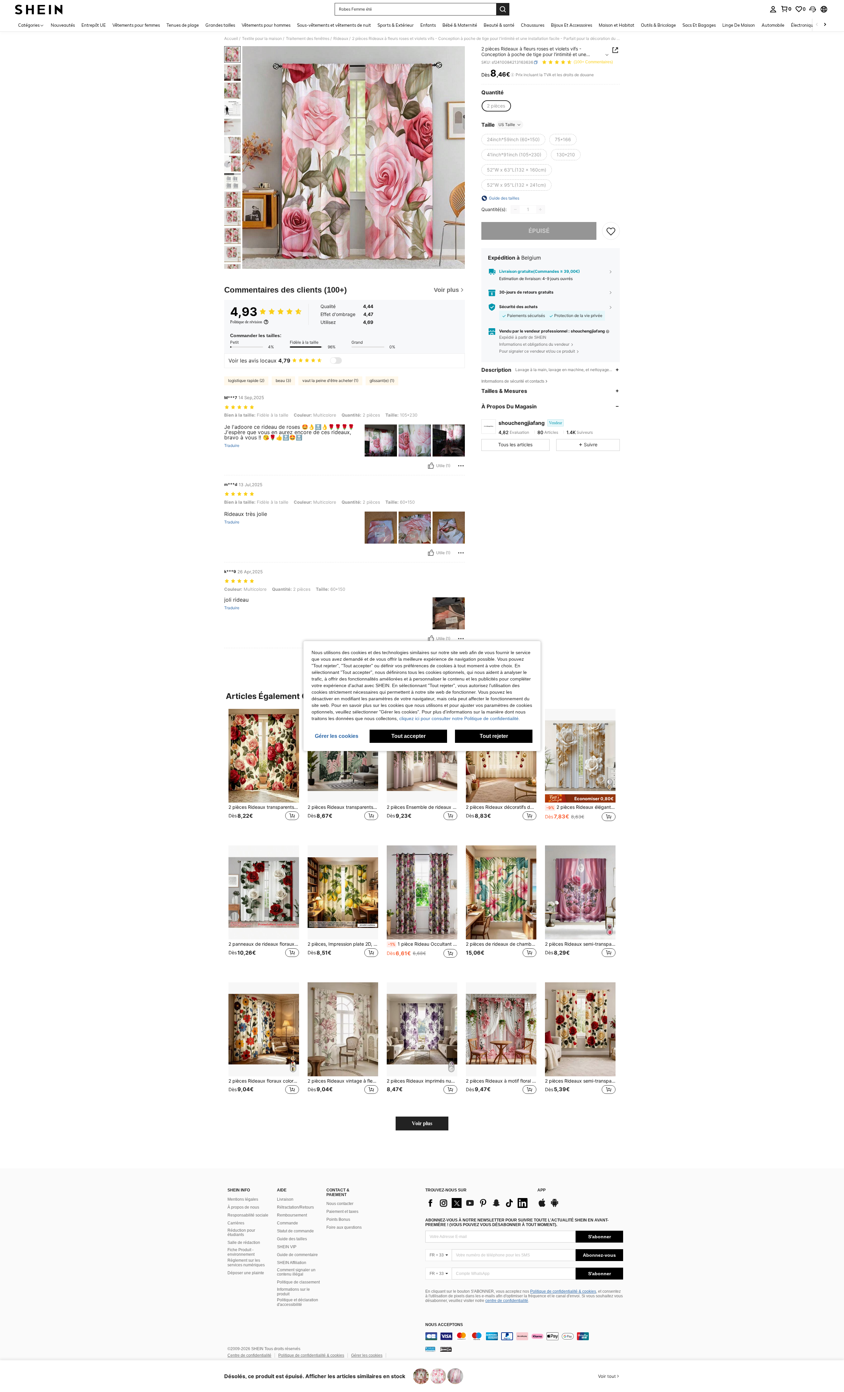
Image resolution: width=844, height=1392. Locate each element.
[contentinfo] (524, 1336)
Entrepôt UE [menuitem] (93, 25)
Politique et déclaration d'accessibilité (297, 1302)
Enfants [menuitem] (428, 25)
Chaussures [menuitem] (532, 25)
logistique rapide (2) (246, 380)
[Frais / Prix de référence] (512, 75)
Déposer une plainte (245, 1273)
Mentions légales (242, 1199)
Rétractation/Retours (295, 1207)
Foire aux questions (344, 1227)
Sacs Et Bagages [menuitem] (699, 25)
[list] (478, 1203)
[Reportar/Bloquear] (461, 466)
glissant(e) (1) (382, 380)
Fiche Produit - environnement (241, 1252)
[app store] (542, 1206)
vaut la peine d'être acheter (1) (330, 380)
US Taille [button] (506, 124)
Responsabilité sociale (247, 1215)
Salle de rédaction (243, 1242)
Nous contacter (339, 1203)
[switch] (336, 360)
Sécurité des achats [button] (518, 306)
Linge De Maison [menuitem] (738, 25)
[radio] (496, 105)
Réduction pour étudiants (241, 1232)
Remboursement (292, 1215)
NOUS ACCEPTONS (444, 1325)
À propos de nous (243, 1207)
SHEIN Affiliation (291, 1262)
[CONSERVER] (611, 231)
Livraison (285, 1199)
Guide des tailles (292, 1239)
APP (541, 1190)
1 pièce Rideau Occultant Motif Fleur (422, 944)
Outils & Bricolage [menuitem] (658, 25)
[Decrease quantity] (515, 209)
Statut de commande (295, 1231)
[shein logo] (39, 9)
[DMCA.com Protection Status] (446, 1349)
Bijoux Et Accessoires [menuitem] (571, 25)
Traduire (231, 445)
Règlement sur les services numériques (246, 1262)
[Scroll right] (825, 24)
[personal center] (773, 9)
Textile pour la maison (262, 38)
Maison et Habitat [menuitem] (616, 25)
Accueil (231, 38)
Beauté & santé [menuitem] (499, 25)
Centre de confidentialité (249, 1355)
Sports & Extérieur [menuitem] (395, 25)
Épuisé (539, 230)
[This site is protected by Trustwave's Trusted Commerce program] (430, 1349)
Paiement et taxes (342, 1211)
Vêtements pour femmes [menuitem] (136, 25)
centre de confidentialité (506, 1300)
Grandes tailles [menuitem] (220, 25)
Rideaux (340, 38)
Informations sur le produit (293, 1291)
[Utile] (431, 466)
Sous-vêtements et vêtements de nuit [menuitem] (334, 25)
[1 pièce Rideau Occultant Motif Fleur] (422, 892)
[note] (580, 798)
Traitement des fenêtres (307, 38)
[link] (786, 9)
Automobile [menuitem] (773, 25)
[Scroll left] (817, 24)
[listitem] (264, 772)
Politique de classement (298, 1282)
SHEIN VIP (286, 1247)
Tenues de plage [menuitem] (182, 25)
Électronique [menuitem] (803, 25)
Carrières (235, 1223)
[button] (813, 9)
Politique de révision (246, 322)
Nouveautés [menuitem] (63, 25)
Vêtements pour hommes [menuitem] (266, 25)
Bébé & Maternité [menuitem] (459, 25)
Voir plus (422, 1123)
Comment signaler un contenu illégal (296, 1272)
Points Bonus (338, 1219)
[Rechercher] (502, 9)
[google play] (554, 1206)
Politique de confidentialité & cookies (563, 1291)
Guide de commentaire (297, 1254)
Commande (287, 1223)
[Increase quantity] (540, 209)
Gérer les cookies (366, 1355)
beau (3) (283, 380)
